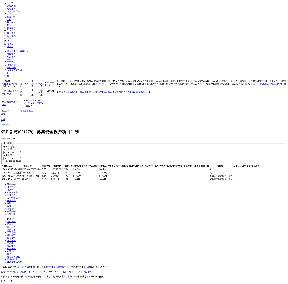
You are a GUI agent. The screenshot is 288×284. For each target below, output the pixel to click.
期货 (9, 254)
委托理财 (11, 65)
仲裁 (9, 59)
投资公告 (11, 67)
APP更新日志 (13, 198)
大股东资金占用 (14, 70)
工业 (125, 92)
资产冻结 (11, 62)
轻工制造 (65, 92)
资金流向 (11, 30)
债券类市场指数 (14, 262)
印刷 (116, 92)
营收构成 (11, 6)
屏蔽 (3, 119)
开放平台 (11, 200)
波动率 (10, 46)
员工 (9, 14)
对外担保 (11, 57)
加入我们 (11, 190)
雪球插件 (11, 209)
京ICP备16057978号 (73, 272)
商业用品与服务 (143, 92)
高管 (9, 19)
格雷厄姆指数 (13, 257)
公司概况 (11, 36)
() (39, 100)
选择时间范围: (10, 146)
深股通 (5, 84)
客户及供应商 (13, 11)
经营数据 (11, 9)
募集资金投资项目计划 (17, 51)
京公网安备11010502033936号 (34, 272)
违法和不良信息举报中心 (56, 267)
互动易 (10, 44)
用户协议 (88, 272)
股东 (9, 25)
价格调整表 (12, 192)
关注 (3, 114)
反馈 (9, 206)
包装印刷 (74, 92)
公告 (9, 41)
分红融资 (11, 28)
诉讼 (9, 73)
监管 (9, 38)
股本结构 (11, 22)
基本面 (10, 3)
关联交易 (11, 54)
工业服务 (132, 92)
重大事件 (11, 33)
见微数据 (11, 214)
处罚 (9, 76)
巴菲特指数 (12, 259)
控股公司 (11, 17)
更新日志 (11, 195)
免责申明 (11, 187)
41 (2, 117)
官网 (15, 84)
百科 (9, 203)
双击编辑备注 (26, 111)
